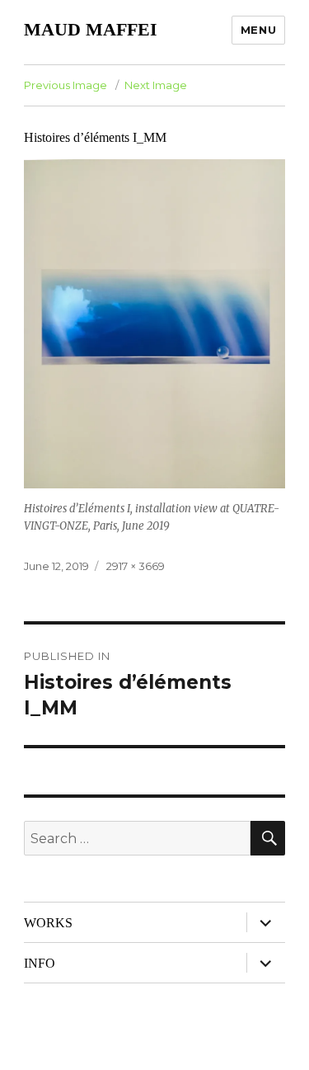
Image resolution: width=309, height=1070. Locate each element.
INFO (39, 963)
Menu (258, 29)
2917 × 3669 (135, 566)
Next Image (155, 85)
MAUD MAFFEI (90, 29)
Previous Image (65, 85)
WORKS (48, 923)
